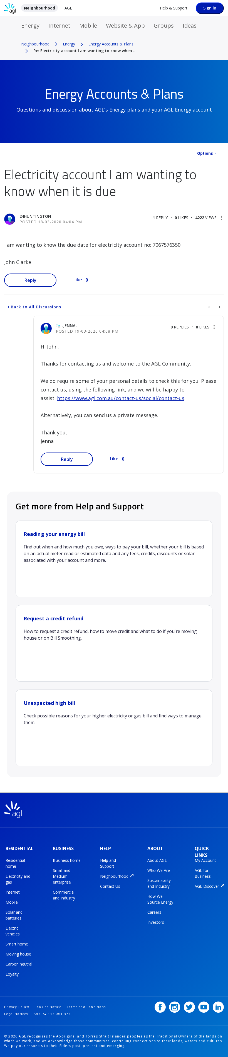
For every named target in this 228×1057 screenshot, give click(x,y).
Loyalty (12, 974)
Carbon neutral (19, 964)
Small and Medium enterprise (62, 876)
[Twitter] (189, 1007)
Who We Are (158, 870)
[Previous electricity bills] (219, 307)
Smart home (17, 944)
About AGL (157, 860)
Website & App (125, 25)
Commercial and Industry (64, 895)
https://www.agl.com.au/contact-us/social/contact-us (120, 398)
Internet (59, 25)
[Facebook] (160, 1007)
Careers (154, 912)
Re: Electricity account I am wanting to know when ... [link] (85, 50)
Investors (155, 922)
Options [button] (205, 153)
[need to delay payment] (209, 307)
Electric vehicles (13, 931)
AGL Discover (207, 886)
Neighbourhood (39, 8)
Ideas (190, 25)
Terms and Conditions (86, 1006)
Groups (164, 25)
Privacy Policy (16, 1006)
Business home (67, 860)
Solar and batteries (14, 915)
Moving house (18, 954)
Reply (30, 280)
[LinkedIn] (218, 1007)
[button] (221, 218)
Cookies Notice (47, 1006)
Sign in (209, 8)
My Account (205, 860)
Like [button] (77, 280)
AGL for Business (203, 873)
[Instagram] (174, 1007)
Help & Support (173, 8)
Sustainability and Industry (159, 883)
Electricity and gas (18, 879)
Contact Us (110, 886)
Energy (30, 25)
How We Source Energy (160, 899)
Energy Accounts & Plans (110, 44)
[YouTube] (203, 1007)
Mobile (88, 25)
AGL (68, 8)
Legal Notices (16, 1013)
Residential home (15, 863)
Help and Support (108, 863)
